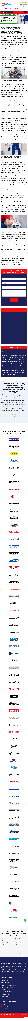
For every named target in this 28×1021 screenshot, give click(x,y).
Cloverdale (5, 940)
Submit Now (14, 300)
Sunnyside (18, 951)
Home (2, 14)
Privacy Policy (4, 996)
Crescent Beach (6, 942)
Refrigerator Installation (7, 993)
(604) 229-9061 (6, 1006)
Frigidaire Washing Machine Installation (11, 14)
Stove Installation (5, 994)
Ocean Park (18, 940)
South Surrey (19, 946)
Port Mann (18, 944)
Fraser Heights (6, 949)
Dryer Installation (5, 989)
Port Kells (18, 942)
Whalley (18, 953)
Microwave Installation (6, 991)
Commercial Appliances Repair (8, 980)
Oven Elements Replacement (8, 985)
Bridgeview (5, 938)
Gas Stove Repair (5, 982)
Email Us (5, 1004)
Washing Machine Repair (7, 987)
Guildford (5, 953)
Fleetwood (5, 946)
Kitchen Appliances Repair (7, 983)
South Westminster (20, 949)
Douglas (5, 944)
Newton (18, 938)
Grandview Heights (7, 951)
